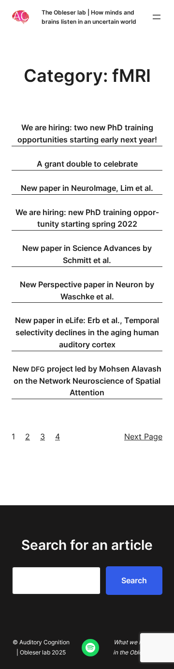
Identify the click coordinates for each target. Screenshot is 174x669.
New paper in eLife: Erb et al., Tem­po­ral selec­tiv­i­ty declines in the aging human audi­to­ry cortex (87, 332)
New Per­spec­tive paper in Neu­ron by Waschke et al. (87, 290)
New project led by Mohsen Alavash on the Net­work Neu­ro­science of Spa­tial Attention (87, 381)
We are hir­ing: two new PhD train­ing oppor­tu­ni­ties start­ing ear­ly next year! (87, 133)
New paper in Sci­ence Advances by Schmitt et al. (87, 254)
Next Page (143, 436)
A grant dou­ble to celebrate (87, 164)
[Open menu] (156, 17)
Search (134, 580)
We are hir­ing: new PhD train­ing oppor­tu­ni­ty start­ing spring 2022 (87, 218)
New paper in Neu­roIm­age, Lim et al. (87, 188)
